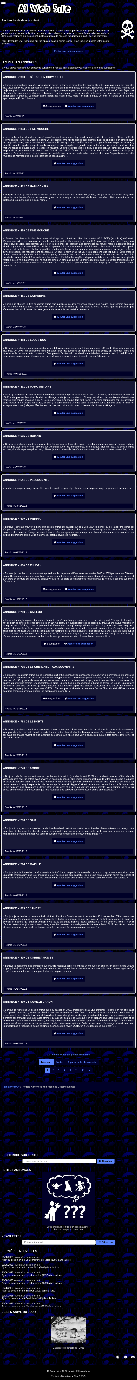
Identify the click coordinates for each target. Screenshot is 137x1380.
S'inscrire (107, 1242)
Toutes (59, 1062)
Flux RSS (79, 1376)
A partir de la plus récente (82, 1062)
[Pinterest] (125, 1357)
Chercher (106, 1161)
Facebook (54, 1371)
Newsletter (84, 1371)
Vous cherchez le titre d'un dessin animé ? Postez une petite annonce (68, 1228)
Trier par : (46, 1062)
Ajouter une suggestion (80, 106)
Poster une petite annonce (68, 51)
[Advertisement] (68, 1125)
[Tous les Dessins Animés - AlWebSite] (44, 13)
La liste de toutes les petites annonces (68, 1054)
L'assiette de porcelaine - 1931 (68, 1347)
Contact (55, 1376)
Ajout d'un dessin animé (27, 1257)
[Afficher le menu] (3, 4)
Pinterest (69, 1371)
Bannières (66, 1376)
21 (83, 1070)
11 (76, 1070)
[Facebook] (118, 1357)
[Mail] (133, 1357)
